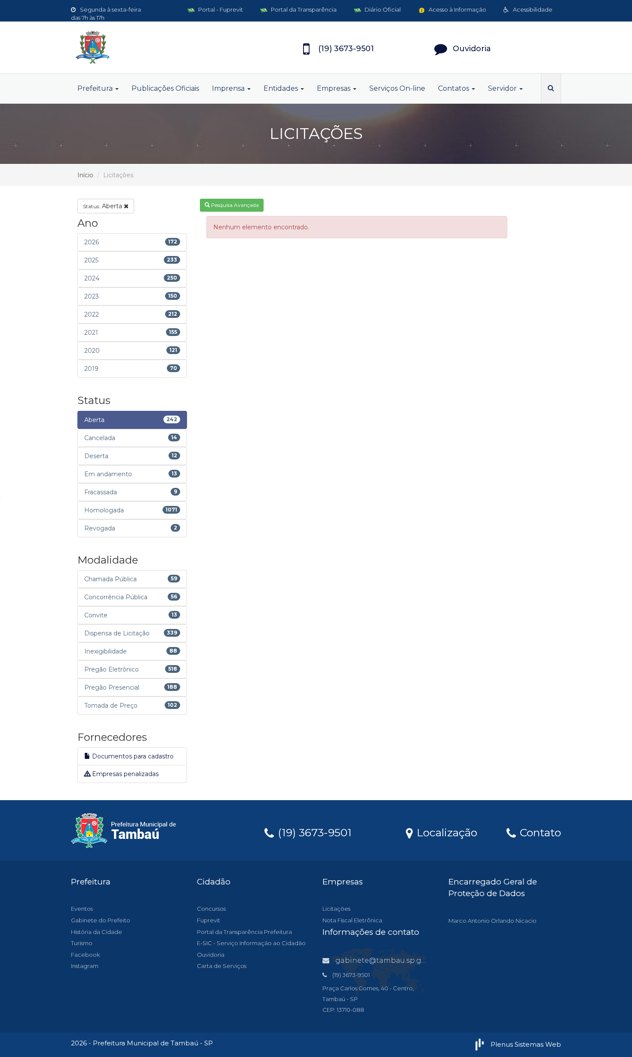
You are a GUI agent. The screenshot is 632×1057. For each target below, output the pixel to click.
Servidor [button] (503, 88)
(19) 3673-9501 (313, 832)
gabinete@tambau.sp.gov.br (387, 960)
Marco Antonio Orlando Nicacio (492, 920)
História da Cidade (96, 931)
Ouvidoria (210, 954)
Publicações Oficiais (165, 88)
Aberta (103, 206)
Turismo (81, 943)
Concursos (211, 908)
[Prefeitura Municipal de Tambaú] (148, 47)
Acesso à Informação (456, 9)
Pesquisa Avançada (234, 205)
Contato (539, 832)
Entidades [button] (282, 88)
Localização (445, 832)
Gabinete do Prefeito (100, 920)
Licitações (336, 908)
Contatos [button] (454, 88)
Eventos (82, 908)
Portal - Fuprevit (220, 9)
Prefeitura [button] (95, 88)
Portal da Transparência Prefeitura (244, 931)
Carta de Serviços (221, 965)
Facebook (85, 954)
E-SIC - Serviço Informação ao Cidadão (251, 943)
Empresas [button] (334, 88)
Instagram (84, 965)
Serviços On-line (397, 88)
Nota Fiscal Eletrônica (352, 920)
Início (85, 175)
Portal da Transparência (303, 9)
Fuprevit (208, 920)
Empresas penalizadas (124, 774)
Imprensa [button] (229, 88)
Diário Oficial (382, 9)
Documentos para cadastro (132, 756)
